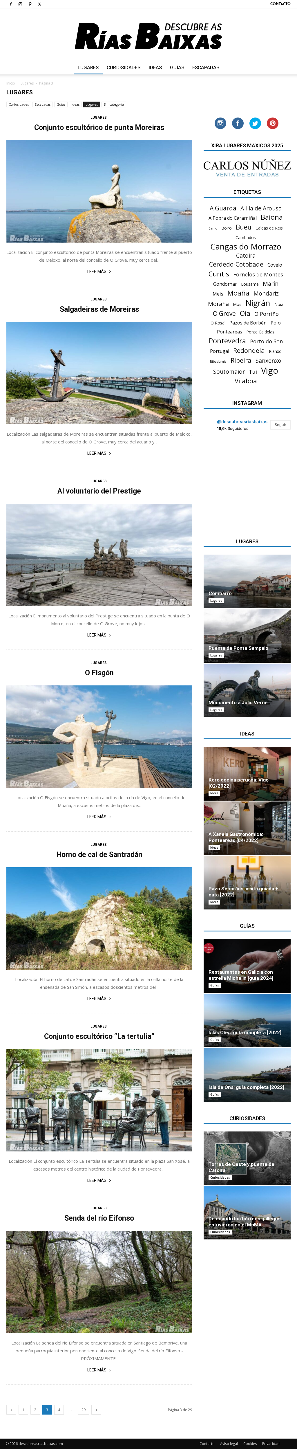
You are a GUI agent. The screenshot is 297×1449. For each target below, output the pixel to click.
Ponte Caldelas (260, 332)
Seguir (280, 424)
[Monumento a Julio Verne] (247, 690)
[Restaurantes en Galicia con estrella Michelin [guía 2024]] (247, 966)
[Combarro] (247, 581)
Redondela (249, 350)
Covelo (274, 265)
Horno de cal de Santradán (99, 854)
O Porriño (266, 314)
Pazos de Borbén (248, 323)
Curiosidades (123, 67)
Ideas (155, 67)
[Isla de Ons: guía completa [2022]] (247, 1075)
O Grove (224, 314)
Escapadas (205, 67)
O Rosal (218, 323)
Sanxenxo (268, 360)
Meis (218, 294)
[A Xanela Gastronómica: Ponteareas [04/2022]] (247, 828)
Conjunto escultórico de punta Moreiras (99, 127)
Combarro (220, 593)
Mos (237, 304)
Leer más (96, 271)
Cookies (250, 1443)
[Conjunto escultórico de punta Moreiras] (99, 191)
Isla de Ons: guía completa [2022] (246, 1087)
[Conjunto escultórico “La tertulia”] (99, 1100)
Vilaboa (246, 381)
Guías (177, 67)
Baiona (272, 217)
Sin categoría (114, 104)
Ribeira (241, 360)
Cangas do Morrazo (245, 246)
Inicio (10, 83)
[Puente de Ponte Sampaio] (247, 636)
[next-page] (96, 1410)
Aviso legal (229, 1443)
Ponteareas (229, 332)
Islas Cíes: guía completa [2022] (245, 1032)
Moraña (218, 304)
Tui (253, 372)
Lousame (250, 284)
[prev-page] (11, 1410)
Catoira (246, 255)
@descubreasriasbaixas (242, 421)
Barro (213, 228)
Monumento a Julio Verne (238, 702)
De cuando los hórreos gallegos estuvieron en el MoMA (244, 1222)
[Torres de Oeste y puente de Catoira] (247, 1158)
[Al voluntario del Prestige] (99, 555)
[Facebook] (10, 4)
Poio (276, 323)
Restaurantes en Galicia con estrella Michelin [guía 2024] (241, 975)
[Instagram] (20, 4)
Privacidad (271, 1443)
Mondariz (266, 293)
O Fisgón (99, 673)
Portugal (219, 351)
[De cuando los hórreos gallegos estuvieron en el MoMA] (247, 1212)
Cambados (246, 237)
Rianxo (275, 351)
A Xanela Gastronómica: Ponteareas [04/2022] (236, 837)
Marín (270, 283)
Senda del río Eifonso (99, 1218)
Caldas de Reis (269, 228)
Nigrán (257, 303)
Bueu (243, 227)
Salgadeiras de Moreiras (99, 309)
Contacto (280, 3)
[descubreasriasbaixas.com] (148, 34)
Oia (245, 313)
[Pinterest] (30, 4)
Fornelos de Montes (258, 275)
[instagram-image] (218, 452)
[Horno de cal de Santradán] (99, 918)
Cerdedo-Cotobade (236, 264)
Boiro (226, 228)
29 (84, 1409)
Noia (278, 304)
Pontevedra (227, 341)
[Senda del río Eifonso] (99, 1282)
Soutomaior (229, 371)
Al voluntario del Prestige (99, 491)
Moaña (238, 293)
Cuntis (219, 274)
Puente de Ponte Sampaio (238, 648)
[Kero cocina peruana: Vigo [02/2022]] (247, 773)
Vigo (269, 371)
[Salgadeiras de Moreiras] (99, 373)
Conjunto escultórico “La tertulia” (99, 1036)
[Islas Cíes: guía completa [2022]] (247, 1020)
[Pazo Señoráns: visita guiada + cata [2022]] (247, 882)
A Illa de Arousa (261, 208)
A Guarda (223, 208)
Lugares (88, 67)
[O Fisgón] (99, 736)
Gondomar (225, 284)
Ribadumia (218, 362)
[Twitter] (39, 4)
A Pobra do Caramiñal (233, 218)
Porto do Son (266, 341)
